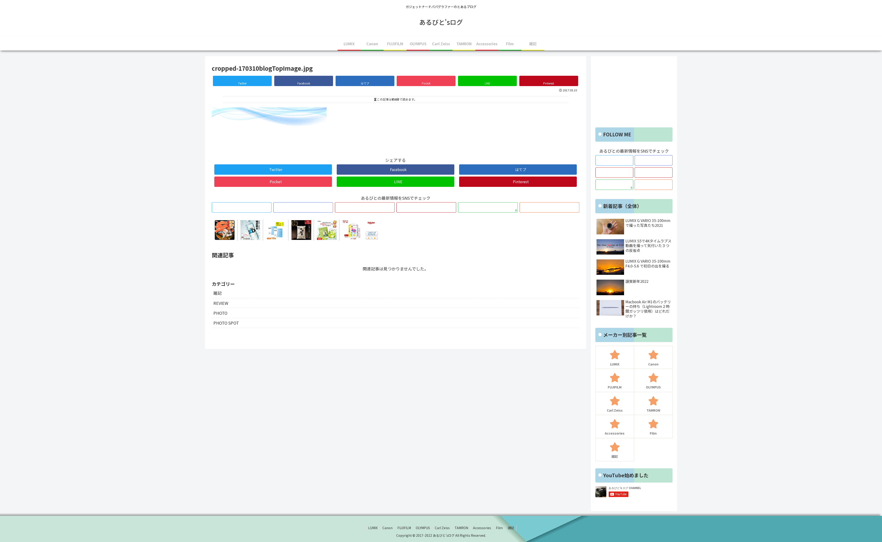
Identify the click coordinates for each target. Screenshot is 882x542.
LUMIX (373, 527)
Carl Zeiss (442, 527)
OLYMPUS (423, 527)
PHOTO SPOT (226, 323)
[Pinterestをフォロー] (426, 207)
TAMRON (461, 527)
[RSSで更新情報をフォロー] (549, 207)
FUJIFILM (404, 527)
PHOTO (220, 313)
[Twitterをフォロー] (241, 207)
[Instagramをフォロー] (303, 207)
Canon (387, 527)
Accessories (482, 527)
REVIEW (220, 303)
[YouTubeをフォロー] (365, 207)
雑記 (217, 293)
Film (499, 527)
